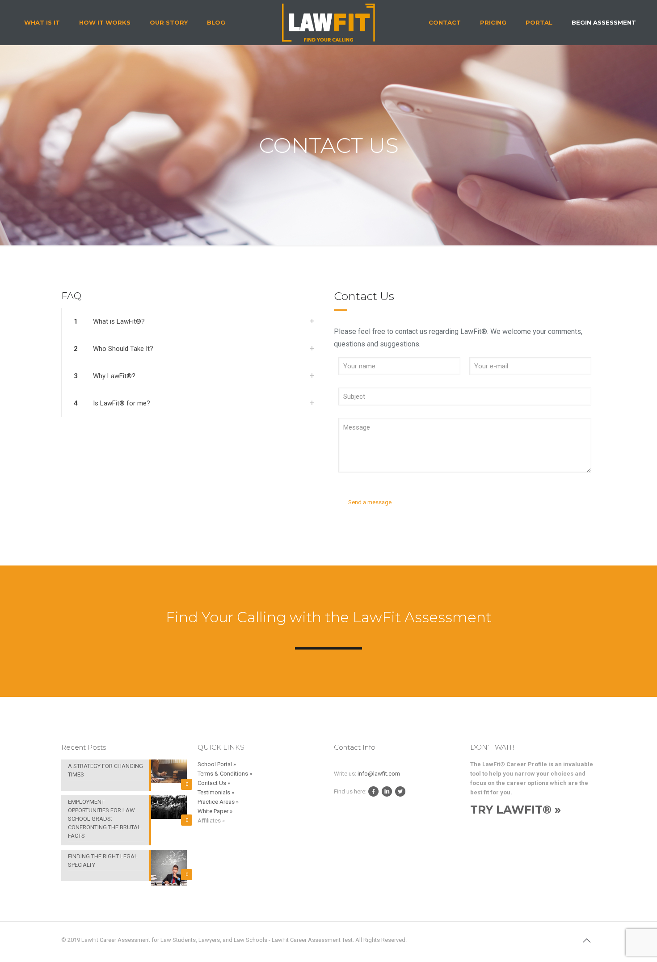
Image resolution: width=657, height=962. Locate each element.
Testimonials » (216, 792)
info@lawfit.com (379, 773)
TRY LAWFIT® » (515, 809)
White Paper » (215, 811)
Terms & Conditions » (225, 773)
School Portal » (217, 764)
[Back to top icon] (586, 940)
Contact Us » (214, 783)
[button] (192, 321)
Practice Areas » (218, 801)
